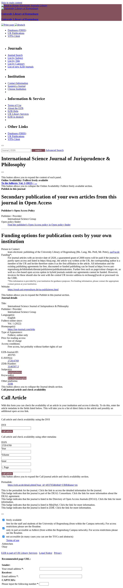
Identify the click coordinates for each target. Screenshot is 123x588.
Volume (5, 454)
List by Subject (15, 58)
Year (3, 448)
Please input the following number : (20, 584)
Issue (3, 461)
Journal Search (15, 55)
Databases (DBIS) (17, 30)
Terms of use (12, 540)
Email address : (10, 576)
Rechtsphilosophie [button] (17, 378)
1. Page (5, 467)
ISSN (4, 442)
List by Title (14, 61)
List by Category (16, 63)
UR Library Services (18, 114)
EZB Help (13, 111)
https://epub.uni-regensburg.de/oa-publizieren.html (33, 289)
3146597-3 (13, 366)
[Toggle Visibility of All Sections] (2, 172)
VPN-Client (14, 36)
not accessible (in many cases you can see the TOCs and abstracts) (39, 536)
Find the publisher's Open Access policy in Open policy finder (39, 224)
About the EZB (15, 108)
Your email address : (13, 568)
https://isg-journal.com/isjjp (21, 329)
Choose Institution (17, 89)
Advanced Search (55, 150)
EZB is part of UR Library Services (19, 553)
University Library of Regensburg (19, 14)
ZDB (10, 383)
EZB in (16, 117)
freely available (14, 520)
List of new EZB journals (20, 66)
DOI (3, 425)
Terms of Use (14, 105)
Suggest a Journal (16, 86)
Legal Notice (45, 553)
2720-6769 (13, 360)
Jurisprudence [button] (15, 372)
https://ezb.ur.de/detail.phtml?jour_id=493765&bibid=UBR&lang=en (43, 485)
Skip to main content (11, 2)
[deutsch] (20, 24)
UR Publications (16, 33)
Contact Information (18, 83)
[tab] (61, 180)
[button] (24, 180)
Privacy (58, 553)
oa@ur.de (114, 252)
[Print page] (8, 24)
